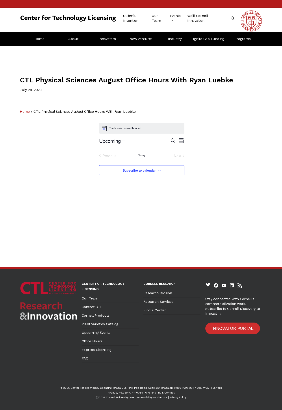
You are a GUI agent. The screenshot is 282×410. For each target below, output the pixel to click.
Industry (175, 39)
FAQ (85, 358)
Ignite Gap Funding (208, 39)
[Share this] (81, 139)
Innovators (107, 39)
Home (40, 39)
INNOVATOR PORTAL (233, 328)
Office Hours (92, 341)
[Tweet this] (81, 126)
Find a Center (154, 310)
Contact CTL (92, 307)
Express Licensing (96, 350)
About (73, 39)
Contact (169, 392)
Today (141, 155)
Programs (242, 39)
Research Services (158, 301)
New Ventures (141, 39)
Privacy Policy (177, 397)
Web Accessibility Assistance (148, 397)
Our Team (90, 298)
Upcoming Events (96, 332)
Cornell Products (95, 315)
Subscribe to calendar (139, 170)
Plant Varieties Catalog (100, 324)
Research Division (157, 293)
